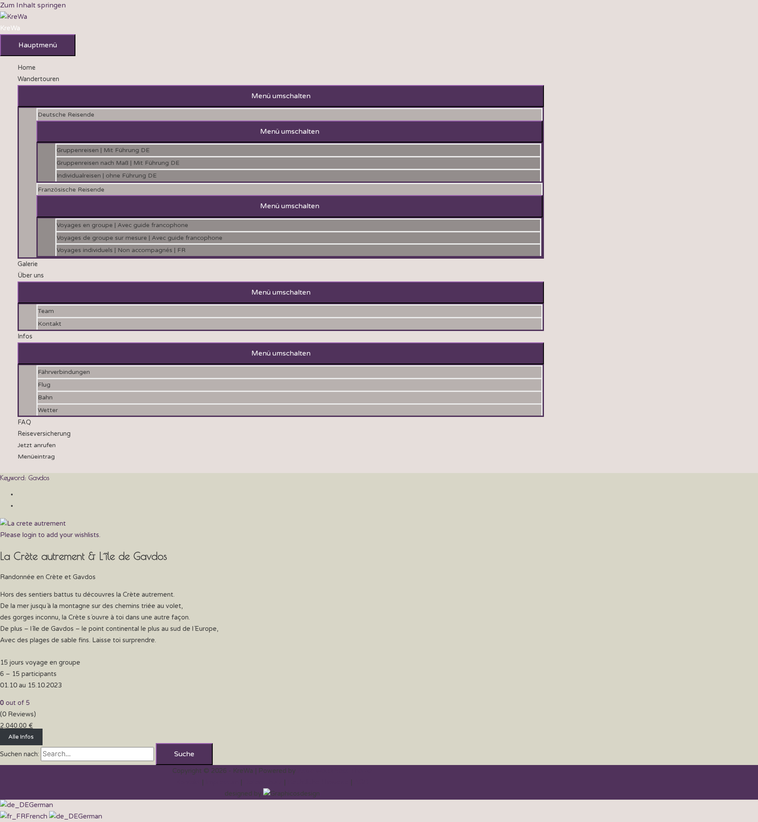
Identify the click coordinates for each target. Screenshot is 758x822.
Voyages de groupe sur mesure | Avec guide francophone (139, 238)
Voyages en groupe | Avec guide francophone (122, 225)
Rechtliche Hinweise (318, 782)
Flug (44, 384)
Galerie (28, 264)
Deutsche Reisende (66, 114)
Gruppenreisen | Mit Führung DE (103, 150)
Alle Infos (21, 736)
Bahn (45, 397)
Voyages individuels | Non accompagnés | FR (121, 250)
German (41, 805)
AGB (361, 782)
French (37, 816)
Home (27, 67)
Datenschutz (263, 782)
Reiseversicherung (44, 434)
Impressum (222, 782)
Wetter (48, 410)
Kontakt (49, 323)
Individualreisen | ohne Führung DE (107, 175)
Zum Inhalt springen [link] (33, 5)
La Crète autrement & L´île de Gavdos (83, 556)
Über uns (31, 275)
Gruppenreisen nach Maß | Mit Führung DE (118, 163)
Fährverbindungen (64, 372)
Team (46, 311)
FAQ (24, 422)
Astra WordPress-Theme (334, 771)
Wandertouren (38, 79)
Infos (25, 336)
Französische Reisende (71, 189)
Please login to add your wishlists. (50, 535)
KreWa (10, 28)
